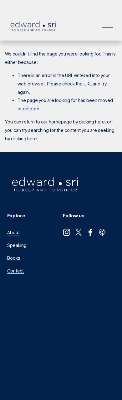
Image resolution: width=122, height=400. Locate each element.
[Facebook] (90, 232)
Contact (15, 271)
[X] (78, 232)
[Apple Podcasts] (102, 232)
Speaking (17, 245)
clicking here (92, 122)
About (13, 232)
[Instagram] (66, 232)
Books (13, 258)
